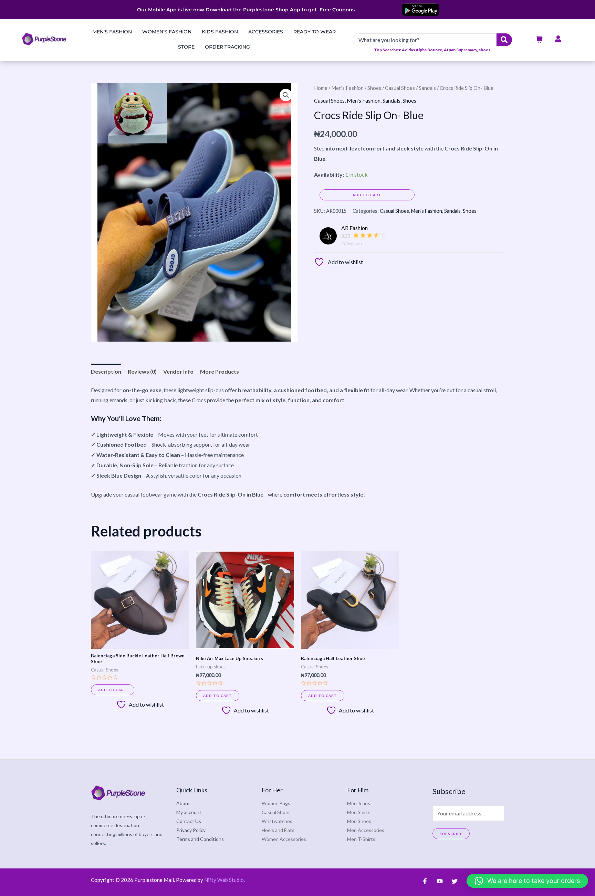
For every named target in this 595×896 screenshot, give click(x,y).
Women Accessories (284, 839)
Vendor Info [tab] (178, 371)
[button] (286, 95)
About (183, 803)
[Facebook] (425, 881)
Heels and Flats (278, 830)
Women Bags (276, 803)
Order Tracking (227, 47)
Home (320, 88)
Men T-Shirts (361, 839)
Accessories (265, 32)
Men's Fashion (347, 88)
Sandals (427, 88)
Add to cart (367, 195)
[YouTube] (440, 881)
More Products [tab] (219, 371)
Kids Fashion (220, 32)
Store (186, 47)
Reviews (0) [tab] (142, 371)
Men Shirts (358, 812)
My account (188, 812)
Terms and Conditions (200, 839)
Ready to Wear (314, 32)
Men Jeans (358, 803)
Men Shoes (359, 821)
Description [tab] (106, 371)
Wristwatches (277, 821)
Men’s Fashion (112, 32)
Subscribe (451, 834)
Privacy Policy (191, 830)
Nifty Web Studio (224, 880)
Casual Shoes (400, 88)
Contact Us (188, 821)
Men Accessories (365, 830)
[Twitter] (454, 881)
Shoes (374, 88)
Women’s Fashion (166, 32)
